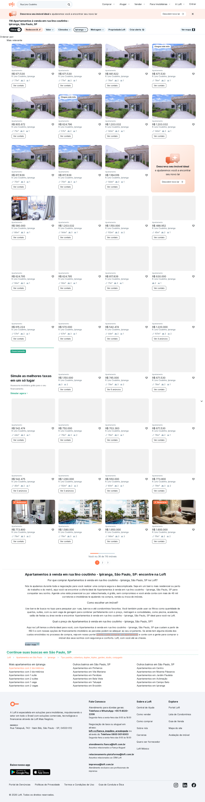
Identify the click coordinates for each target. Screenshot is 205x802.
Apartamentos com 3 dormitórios (26, 671)
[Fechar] (192, 14)
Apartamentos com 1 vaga (23, 682)
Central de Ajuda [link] (145, 707)
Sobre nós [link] (142, 728)
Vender (138, 4)
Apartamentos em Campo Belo (153, 682)
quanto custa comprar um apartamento (117, 634)
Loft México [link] (143, 748)
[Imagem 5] (181, 65)
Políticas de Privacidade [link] (47, 784)
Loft (9, 657)
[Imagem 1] (33, 65)
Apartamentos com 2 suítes (23, 678)
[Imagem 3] (37, 65)
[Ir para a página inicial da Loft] (13, 4)
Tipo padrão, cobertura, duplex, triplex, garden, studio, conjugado (91, 657)
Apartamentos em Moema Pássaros (156, 671)
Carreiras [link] (141, 735)
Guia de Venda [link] (176, 721)
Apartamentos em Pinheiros (87, 668)
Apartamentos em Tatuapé (87, 682)
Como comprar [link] (145, 721)
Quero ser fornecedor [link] (148, 741)
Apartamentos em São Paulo (29, 657)
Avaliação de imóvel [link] (179, 735)
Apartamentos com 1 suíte (23, 675)
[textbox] (45, 4)
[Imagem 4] (179, 65)
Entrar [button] (192, 4)
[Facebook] (194, 786)
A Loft (178, 4)
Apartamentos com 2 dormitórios (26, 668)
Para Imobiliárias (158, 4)
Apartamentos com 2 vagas (23, 685)
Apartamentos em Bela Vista (88, 678)
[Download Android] (20, 772)
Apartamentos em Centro (150, 668)
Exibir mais (30, 644)
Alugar (123, 4)
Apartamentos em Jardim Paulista (155, 675)
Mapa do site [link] (175, 728)
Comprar (107, 4)
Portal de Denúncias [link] (19, 784)
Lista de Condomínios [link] (180, 714)
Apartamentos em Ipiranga (151, 685)
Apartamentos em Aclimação (152, 678)
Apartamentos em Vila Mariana (89, 671)
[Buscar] (69, 4)
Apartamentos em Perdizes (87, 675)
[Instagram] (176, 786)
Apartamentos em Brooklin (87, 685)
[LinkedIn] (185, 786)
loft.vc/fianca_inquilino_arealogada (108, 731)
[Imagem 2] (35, 65)
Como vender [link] (144, 714)
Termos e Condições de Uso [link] (79, 784)
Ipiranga (51, 657)
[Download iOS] (41, 772)
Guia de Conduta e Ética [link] (111, 784)
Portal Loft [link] (174, 707)
